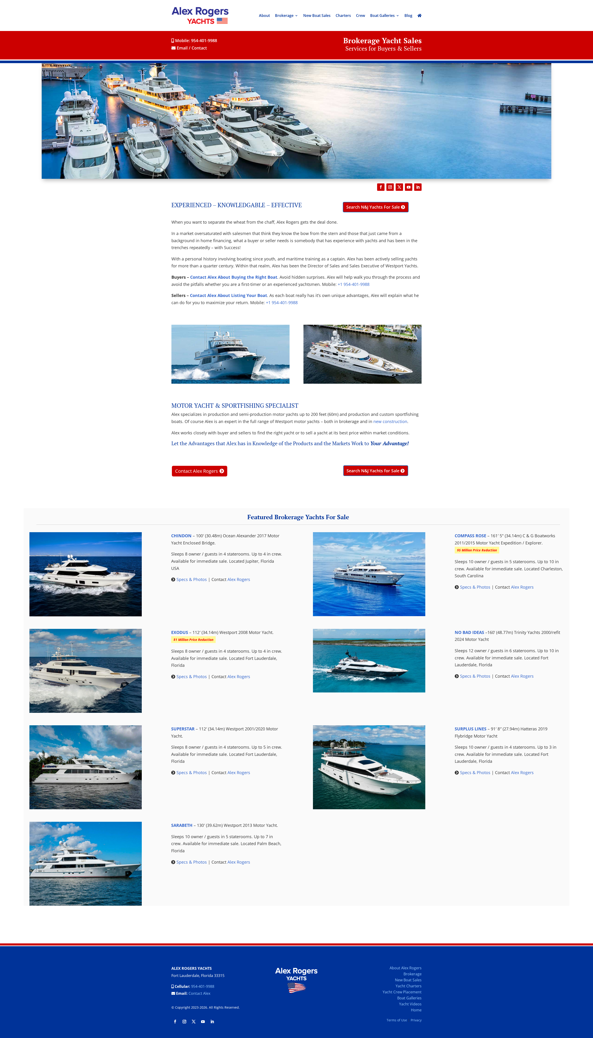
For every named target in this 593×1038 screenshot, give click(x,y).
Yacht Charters (409, 986)
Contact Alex (199, 993)
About (264, 15)
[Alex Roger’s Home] (419, 15)
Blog (408, 15)
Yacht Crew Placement (402, 992)
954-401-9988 (202, 986)
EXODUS (179, 632)
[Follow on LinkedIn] (418, 187)
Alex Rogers (238, 579)
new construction (390, 421)
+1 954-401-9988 (353, 284)
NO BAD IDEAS (469, 632)
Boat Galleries (382, 15)
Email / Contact (191, 48)
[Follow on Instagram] (390, 187)
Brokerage (284, 15)
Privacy (416, 1020)
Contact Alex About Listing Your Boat (228, 295)
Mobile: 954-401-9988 (195, 40)
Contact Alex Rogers (196, 471)
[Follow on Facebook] (381, 187)
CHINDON (181, 535)
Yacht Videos (410, 1004)
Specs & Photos (192, 579)
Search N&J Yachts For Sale (373, 207)
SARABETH (181, 825)
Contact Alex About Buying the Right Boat (233, 277)
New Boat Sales (317, 15)
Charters (343, 15)
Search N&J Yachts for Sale (373, 470)
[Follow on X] (399, 187)
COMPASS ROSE (470, 535)
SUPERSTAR (183, 729)
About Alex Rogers (406, 967)
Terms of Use (397, 1020)
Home (416, 1010)
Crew (360, 15)
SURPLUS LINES (470, 729)
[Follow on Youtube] (408, 187)
